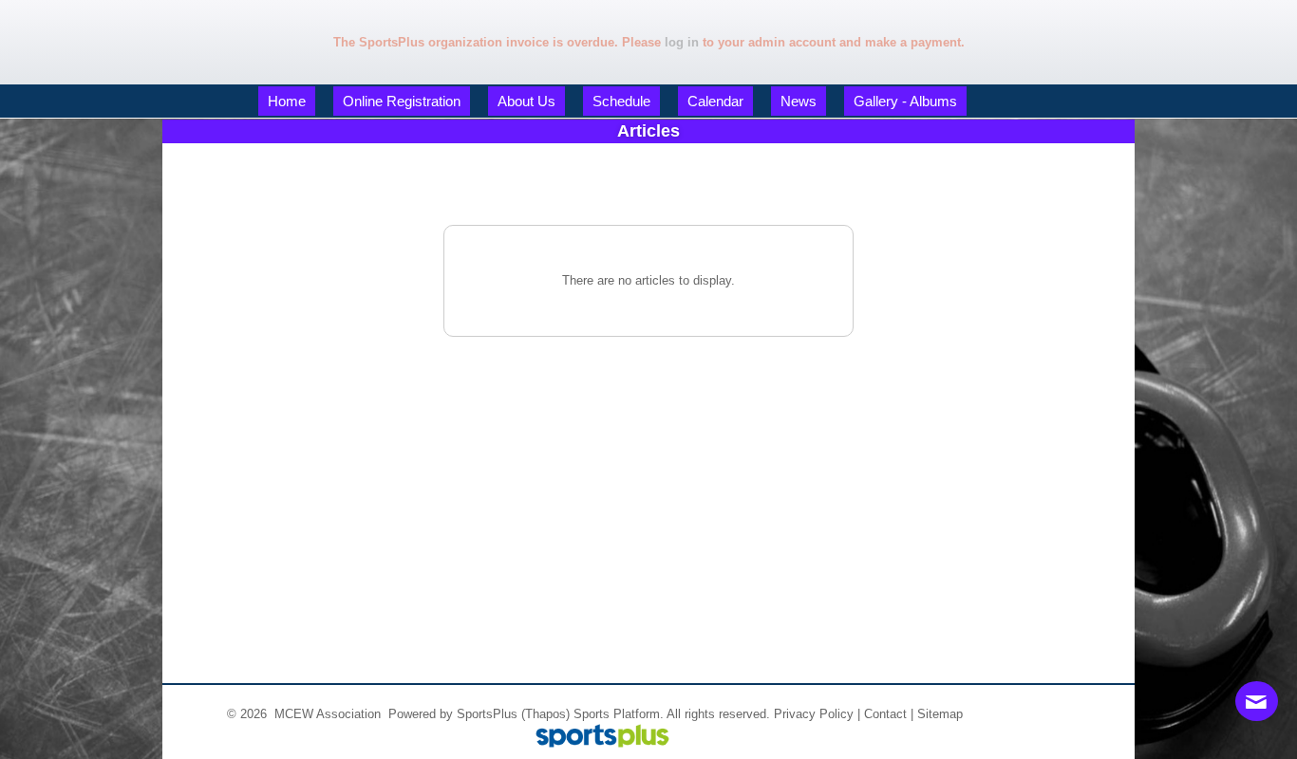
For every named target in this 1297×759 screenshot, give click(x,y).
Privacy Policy (814, 714)
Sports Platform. (618, 714)
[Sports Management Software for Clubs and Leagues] (594, 738)
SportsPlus (487, 714)
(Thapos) (545, 714)
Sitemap (940, 714)
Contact (885, 714)
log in (682, 42)
